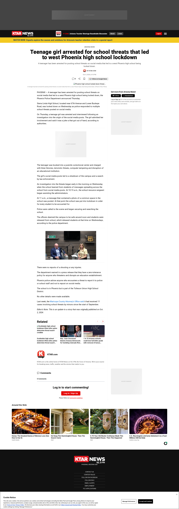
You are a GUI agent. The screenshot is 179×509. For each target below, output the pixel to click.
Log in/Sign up (115, 99)
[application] (70, 245)
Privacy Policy (20, 505)
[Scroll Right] (103, 321)
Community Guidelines (76, 398)
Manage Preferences (128, 501)
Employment (89, 486)
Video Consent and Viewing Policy (71, 505)
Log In (159, 33)
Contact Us (89, 472)
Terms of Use (11, 505)
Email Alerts (89, 483)
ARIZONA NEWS (89, 47)
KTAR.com (52, 354)
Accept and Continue (145, 501)
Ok (176, 494)
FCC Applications (89, 488)
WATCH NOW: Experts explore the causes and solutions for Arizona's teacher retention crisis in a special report (62, 40)
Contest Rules (89, 474)
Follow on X (89, 480)
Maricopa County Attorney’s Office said (67, 301)
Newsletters (129, 96)
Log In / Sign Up (71, 393)
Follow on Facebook (89, 477)
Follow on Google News (99, 79)
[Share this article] (79, 79)
